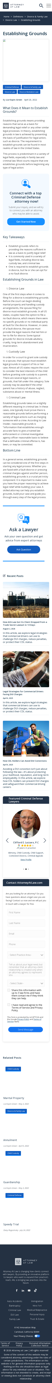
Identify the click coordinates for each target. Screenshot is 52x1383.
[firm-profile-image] (26, 825)
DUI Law (15, 1315)
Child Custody (13, 1069)
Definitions (18, 16)
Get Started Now (26, 221)
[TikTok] (35, 1290)
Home (6, 16)
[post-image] (26, 601)
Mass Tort (37, 1306)
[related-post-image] (26, 1082)
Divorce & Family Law (37, 16)
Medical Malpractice (37, 1310)
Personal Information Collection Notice (40, 1344)
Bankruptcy (14, 1306)
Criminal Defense (12, 87)
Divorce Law (11, 20)
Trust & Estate (37, 1319)
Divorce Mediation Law (29, 92)
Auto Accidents (14, 1301)
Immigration (37, 1301)
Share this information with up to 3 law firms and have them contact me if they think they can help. (27, 994)
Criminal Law (14, 1310)
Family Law (14, 1319)
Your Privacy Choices (23, 1336)
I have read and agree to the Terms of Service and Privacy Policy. (27, 1007)
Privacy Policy (23, 1019)
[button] (23, 869)
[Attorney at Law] (13, 6)
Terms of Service (5, 1344)
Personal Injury (37, 1314)
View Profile (26, 860)
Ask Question (23, 549)
